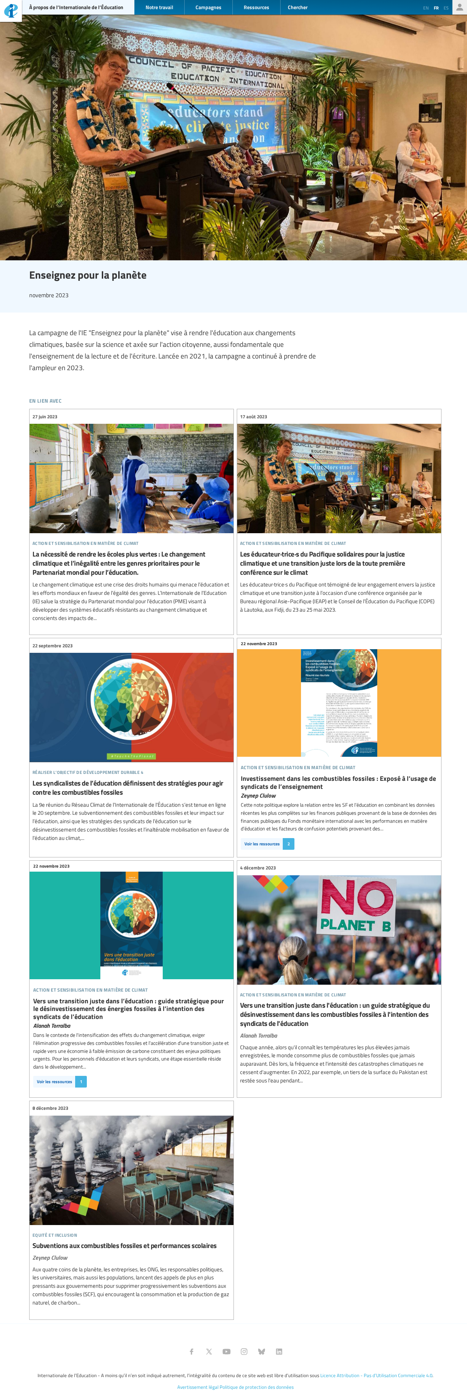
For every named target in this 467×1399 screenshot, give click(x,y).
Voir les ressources (267, 844)
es (446, 8)
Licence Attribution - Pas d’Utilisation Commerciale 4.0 (376, 1375)
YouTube (226, 1351)
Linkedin (279, 1351)
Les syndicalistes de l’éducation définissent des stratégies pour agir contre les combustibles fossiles (132, 741)
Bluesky (261, 1351)
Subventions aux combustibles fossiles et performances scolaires (132, 1205)
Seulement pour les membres (459, 7)
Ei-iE (11, 12)
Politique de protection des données (257, 1387)
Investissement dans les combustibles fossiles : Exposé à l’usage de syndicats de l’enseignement (339, 719)
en (426, 8)
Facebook (191, 1351)
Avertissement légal (198, 1387)
